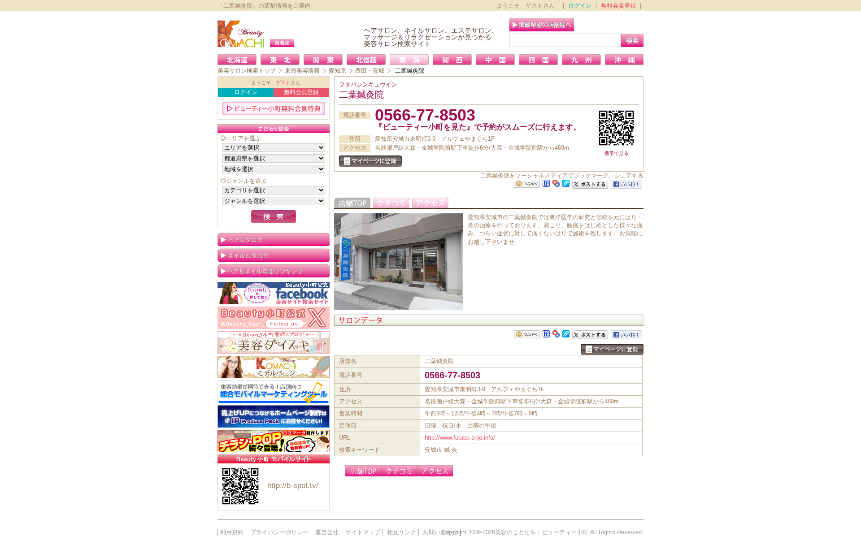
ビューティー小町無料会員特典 (273, 108)
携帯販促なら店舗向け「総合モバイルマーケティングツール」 (273, 391)
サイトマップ (362, 532)
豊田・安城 (369, 70)
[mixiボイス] (527, 184)
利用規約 (232, 532)
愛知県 (337, 70)
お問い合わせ (440, 532)
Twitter (273, 318)
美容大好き (273, 342)
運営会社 (327, 532)
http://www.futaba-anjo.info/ (460, 437)
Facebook (273, 293)
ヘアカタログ (273, 239)
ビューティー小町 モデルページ (273, 367)
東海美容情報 (302, 70)
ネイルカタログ (273, 255)
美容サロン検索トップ (246, 70)
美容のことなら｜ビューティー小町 (541, 532)
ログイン (579, 5)
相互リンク (401, 532)
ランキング (273, 270)
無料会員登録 (618, 5)
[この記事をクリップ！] (566, 182)
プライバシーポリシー (279, 532)
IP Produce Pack (273, 416)
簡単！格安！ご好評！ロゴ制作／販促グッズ (273, 441)
